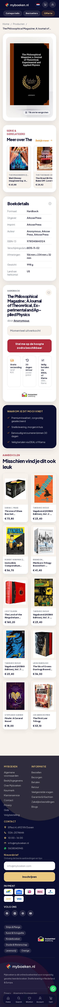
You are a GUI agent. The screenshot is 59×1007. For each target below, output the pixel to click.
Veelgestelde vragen (42, 791)
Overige (25, 950)
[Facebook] (7, 913)
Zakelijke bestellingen (42, 801)
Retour (35, 787)
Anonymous (21, 320)
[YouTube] (30, 913)
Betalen (35, 782)
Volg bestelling (12, 814)
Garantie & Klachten (42, 796)
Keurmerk (9, 790)
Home (6, 23)
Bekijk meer (42, 140)
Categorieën (13, 13)
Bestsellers (32, 13)
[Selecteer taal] (38, 5)
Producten (19, 23)
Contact (8, 800)
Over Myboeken (12, 785)
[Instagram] (15, 913)
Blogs (34, 806)
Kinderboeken (13, 939)
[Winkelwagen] (45, 5)
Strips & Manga (13, 927)
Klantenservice (12, 795)
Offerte (48, 13)
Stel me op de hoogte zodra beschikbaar (29, 345)
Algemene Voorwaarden (25, 993)
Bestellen (36, 772)
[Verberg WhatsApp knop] (47, 988)
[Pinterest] (23, 913)
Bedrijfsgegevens (13, 780)
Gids (6, 809)
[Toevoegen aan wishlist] (49, 292)
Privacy (8, 805)
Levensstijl (11, 950)
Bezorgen (36, 777)
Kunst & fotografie (15, 933)
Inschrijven (29, 876)
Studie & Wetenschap (16, 945)
